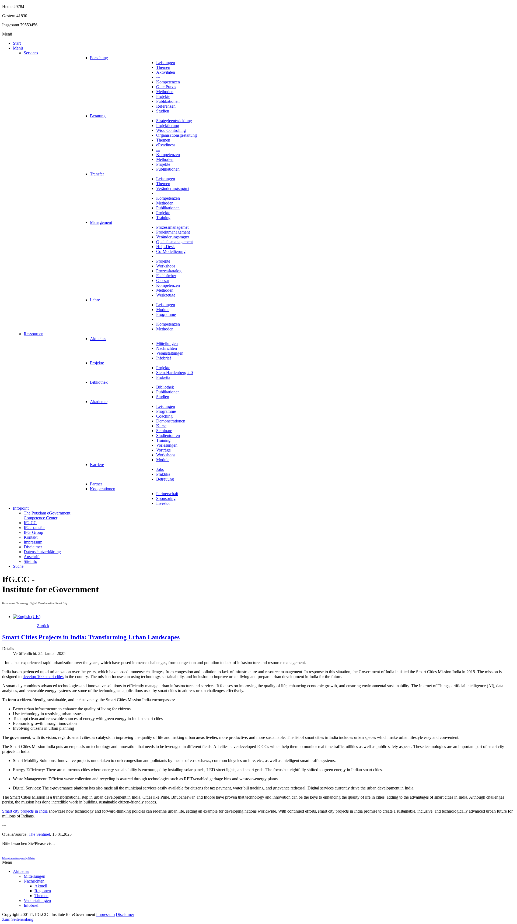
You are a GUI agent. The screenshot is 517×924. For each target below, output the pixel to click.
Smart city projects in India (25, 811)
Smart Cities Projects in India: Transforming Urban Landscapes (91, 637)
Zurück (43, 625)
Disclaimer (125, 914)
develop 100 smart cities (43, 676)
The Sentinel (39, 834)
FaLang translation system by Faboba (18, 858)
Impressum (105, 914)
